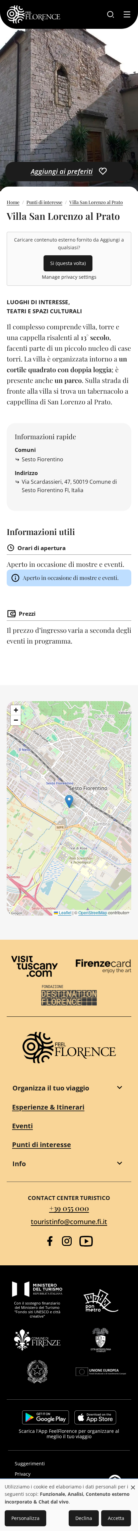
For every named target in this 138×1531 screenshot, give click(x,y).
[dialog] (69, 1505)
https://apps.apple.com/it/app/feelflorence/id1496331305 (95, 1417)
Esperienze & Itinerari (48, 1107)
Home (13, 202)
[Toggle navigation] (127, 14)
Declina (83, 1518)
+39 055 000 (69, 1208)
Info (19, 1163)
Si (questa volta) (68, 263)
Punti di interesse (44, 202)
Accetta (116, 1518)
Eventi (22, 1125)
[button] (69, 801)
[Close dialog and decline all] (133, 1484)
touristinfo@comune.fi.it (69, 1221)
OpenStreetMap (92, 912)
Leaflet (64, 912)
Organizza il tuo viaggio (50, 1087)
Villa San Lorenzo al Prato (96, 202)
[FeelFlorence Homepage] (33, 14)
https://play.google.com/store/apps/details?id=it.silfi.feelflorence (45, 1417)
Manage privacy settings (69, 277)
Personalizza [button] (25, 1518)
